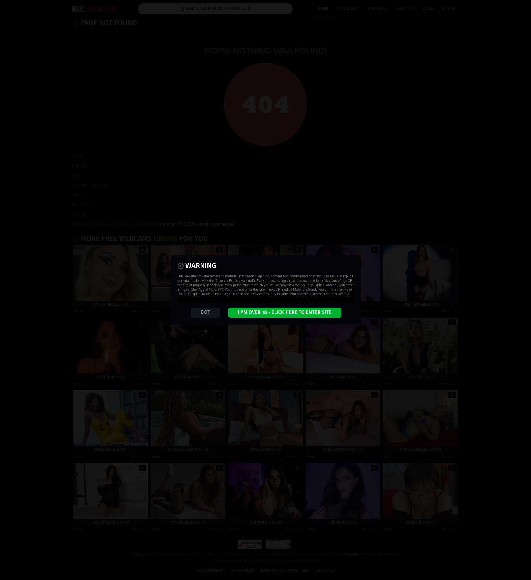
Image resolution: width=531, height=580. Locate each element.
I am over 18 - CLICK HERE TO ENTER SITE (285, 312)
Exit (205, 312)
